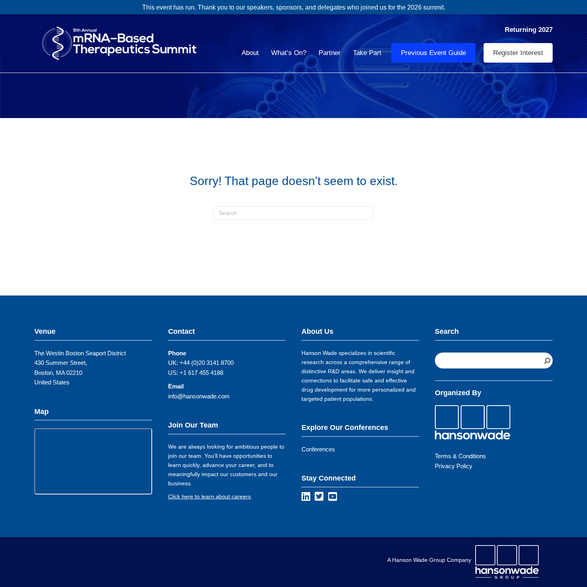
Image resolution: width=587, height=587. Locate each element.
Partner (330, 53)
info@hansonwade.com (199, 396)
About (250, 53)
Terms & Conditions (460, 456)
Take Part (367, 53)
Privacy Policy (453, 466)
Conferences (318, 449)
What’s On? (288, 53)
